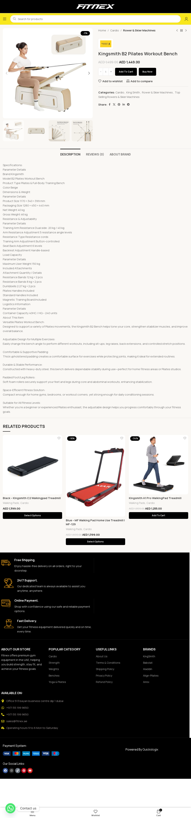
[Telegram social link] (128, 104)
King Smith (133, 92)
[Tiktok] (17, 770)
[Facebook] (5, 770)
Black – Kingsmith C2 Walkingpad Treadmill (32, 498)
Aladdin (147, 669)
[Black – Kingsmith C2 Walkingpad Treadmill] (32, 464)
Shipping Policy (105, 669)
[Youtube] (30, 770)
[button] (6, 73)
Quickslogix (150, 749)
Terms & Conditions (108, 662)
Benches (54, 675)
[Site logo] (95, 6)
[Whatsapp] (10, 808)
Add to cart (126, 71)
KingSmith (149, 656)
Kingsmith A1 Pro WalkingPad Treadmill (155, 498)
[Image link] (31, 753)
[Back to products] (181, 30)
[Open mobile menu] (4, 19)
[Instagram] (11, 770)
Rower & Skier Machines (139, 30)
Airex (146, 682)
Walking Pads (11, 503)
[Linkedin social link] (123, 104)
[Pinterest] (23, 770)
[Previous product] (177, 30)
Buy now (147, 71)
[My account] (186, 19)
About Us (101, 656)
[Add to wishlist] (59, 438)
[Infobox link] (46, 565)
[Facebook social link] (109, 104)
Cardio (114, 30)
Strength (54, 662)
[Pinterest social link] (119, 104)
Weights (54, 669)
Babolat (148, 662)
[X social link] (114, 104)
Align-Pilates (151, 675)
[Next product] (186, 30)
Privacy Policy (104, 675)
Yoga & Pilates (57, 682)
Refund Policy (104, 682)
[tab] (70, 154)
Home (102, 30)
